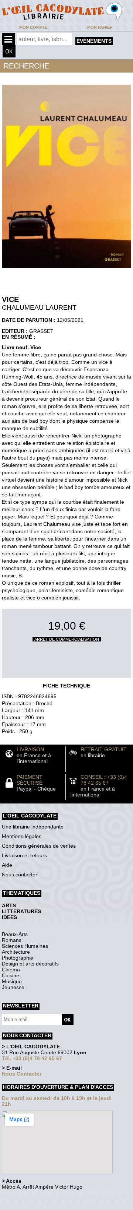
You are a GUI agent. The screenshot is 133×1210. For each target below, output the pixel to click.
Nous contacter (19, 874)
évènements (94, 41)
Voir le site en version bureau (41, 1197)
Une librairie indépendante (33, 827)
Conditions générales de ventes (39, 846)
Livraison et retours (24, 855)
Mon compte (33, 27)
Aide (7, 865)
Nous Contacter (21, 1074)
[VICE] (66, 270)
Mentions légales (21, 836)
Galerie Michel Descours (35, 1206)
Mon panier (100, 27)
